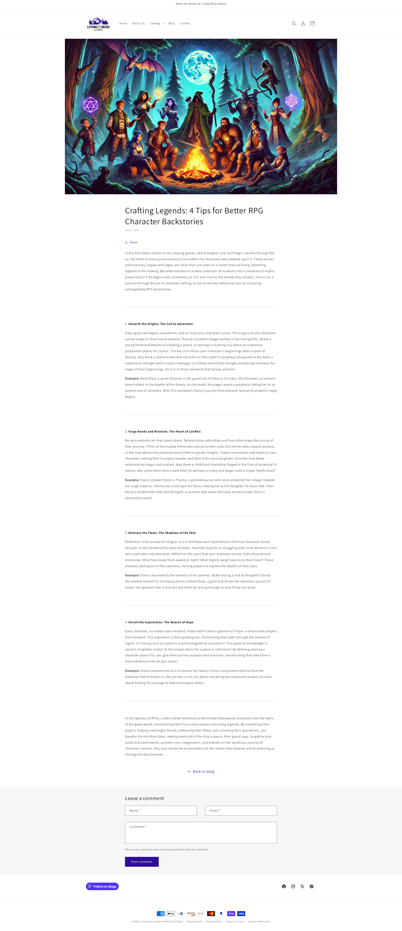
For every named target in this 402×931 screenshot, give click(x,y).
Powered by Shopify (172, 921)
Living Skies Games (150, 921)
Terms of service (235, 921)
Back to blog (203, 771)
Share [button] (134, 242)
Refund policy (194, 921)
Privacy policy (214, 921)
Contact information (259, 921)
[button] (156, 23)
